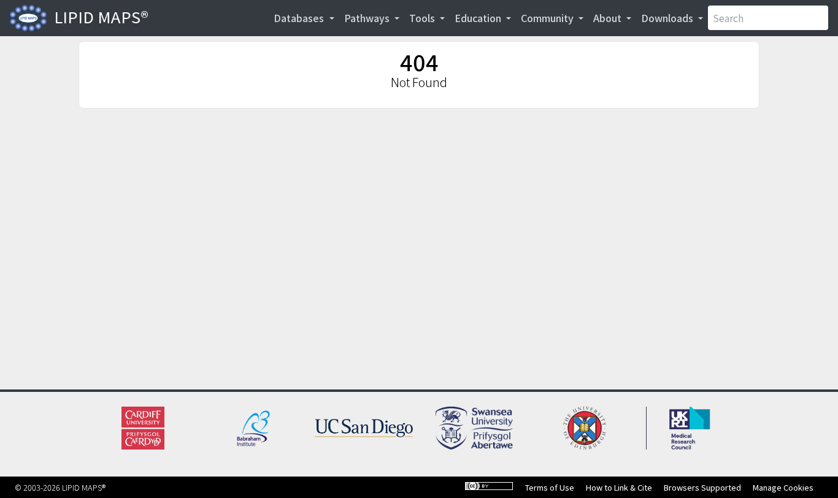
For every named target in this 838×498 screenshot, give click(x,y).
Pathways (368, 17)
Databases (300, 17)
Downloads (668, 17)
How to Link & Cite (619, 487)
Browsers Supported (702, 487)
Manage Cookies (783, 487)
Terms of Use (549, 487)
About (608, 17)
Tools (423, 17)
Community (548, 17)
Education (479, 17)
